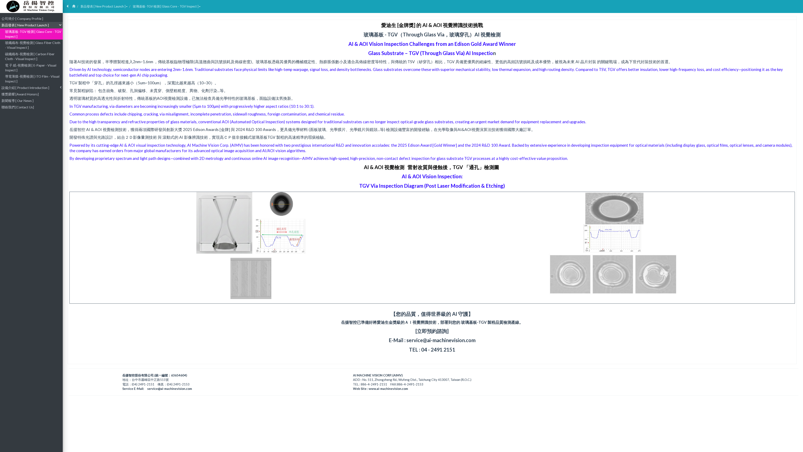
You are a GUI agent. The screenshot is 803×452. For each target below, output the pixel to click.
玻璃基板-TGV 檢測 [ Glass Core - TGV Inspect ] (165, 6)
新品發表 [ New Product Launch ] (103, 6)
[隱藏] (67, 6)
